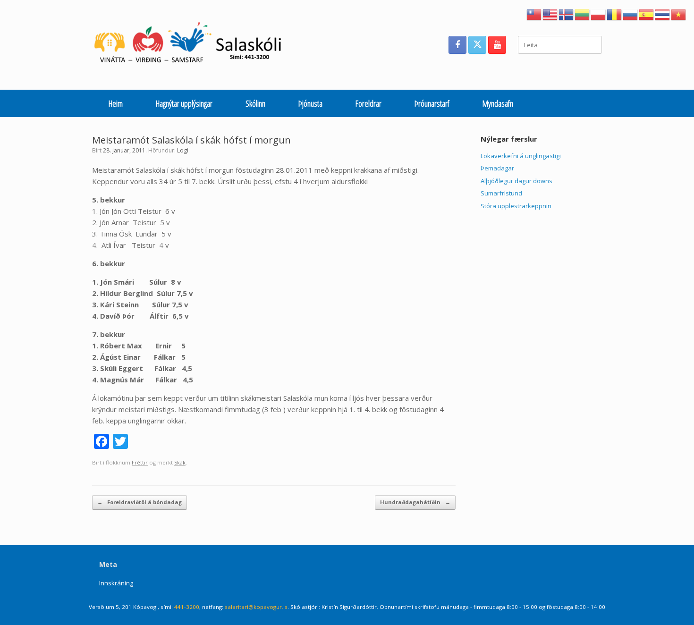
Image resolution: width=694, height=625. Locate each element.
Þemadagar (497, 168)
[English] (550, 13)
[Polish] (599, 13)
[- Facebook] (457, 45)
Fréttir (140, 462)
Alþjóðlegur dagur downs (516, 181)
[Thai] (663, 13)
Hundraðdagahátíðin (415, 502)
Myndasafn (497, 103)
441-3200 (186, 606)
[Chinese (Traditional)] (534, 13)
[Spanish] (647, 13)
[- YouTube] (497, 45)
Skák (180, 462)
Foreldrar (368, 103)
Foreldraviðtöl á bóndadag (139, 502)
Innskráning (116, 583)
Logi (182, 150)
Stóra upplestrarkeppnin (516, 206)
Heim (116, 103)
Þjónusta (310, 103)
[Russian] (631, 13)
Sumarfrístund (501, 193)
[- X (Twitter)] (477, 45)
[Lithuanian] (583, 13)
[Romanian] (615, 13)
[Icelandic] (567, 13)
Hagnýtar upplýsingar (184, 103)
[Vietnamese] (679, 13)
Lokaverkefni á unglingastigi (521, 156)
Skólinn (255, 103)
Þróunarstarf (432, 103)
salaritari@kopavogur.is (256, 606)
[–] (193, 44)
